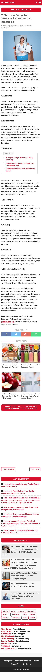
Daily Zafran (6, 631)
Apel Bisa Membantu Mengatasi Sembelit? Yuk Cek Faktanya (10, 396)
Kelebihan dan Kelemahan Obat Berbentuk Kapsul (20, 170)
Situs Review (6, 629)
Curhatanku (5, 646)
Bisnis (13, 611)
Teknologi (6, 618)
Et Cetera (5, 644)
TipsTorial (16, 618)
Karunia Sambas (7, 641)
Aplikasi (5, 611)
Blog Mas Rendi (7, 636)
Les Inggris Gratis (8, 648)
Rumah (32, 614)
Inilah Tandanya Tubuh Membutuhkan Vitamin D (10, 366)
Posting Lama (35, 469)
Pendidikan (15, 614)
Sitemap (36, 661)
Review (25, 614)
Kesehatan (31, 611)
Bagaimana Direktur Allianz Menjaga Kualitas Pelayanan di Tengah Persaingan (25, 596)
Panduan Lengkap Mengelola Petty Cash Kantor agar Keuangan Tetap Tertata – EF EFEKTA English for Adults (20, 523)
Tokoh (25, 618)
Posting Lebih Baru (8, 469)
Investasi (21, 611)
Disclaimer (27, 664)
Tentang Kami (8, 661)
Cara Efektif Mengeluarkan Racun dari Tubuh (30, 366)
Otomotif (6, 614)
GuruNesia (8, 2)
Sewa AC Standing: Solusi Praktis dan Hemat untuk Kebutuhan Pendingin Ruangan (24, 576)
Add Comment (5, 27)
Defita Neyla (6, 634)
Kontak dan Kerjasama (23, 661)
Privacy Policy (16, 664)
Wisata (32, 618)
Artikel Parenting (7, 639)
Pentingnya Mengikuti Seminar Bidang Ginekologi (19, 159)
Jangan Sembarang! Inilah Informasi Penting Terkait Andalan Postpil (30, 396)
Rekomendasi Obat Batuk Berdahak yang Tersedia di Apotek (20, 164)
